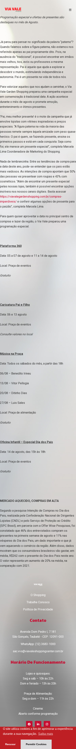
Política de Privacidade (38, 609)
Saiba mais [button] (45, 733)
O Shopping (38, 595)
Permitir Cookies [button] (36, 744)
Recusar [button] (10, 744)
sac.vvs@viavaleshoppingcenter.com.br (38, 651)
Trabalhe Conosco (38, 602)
